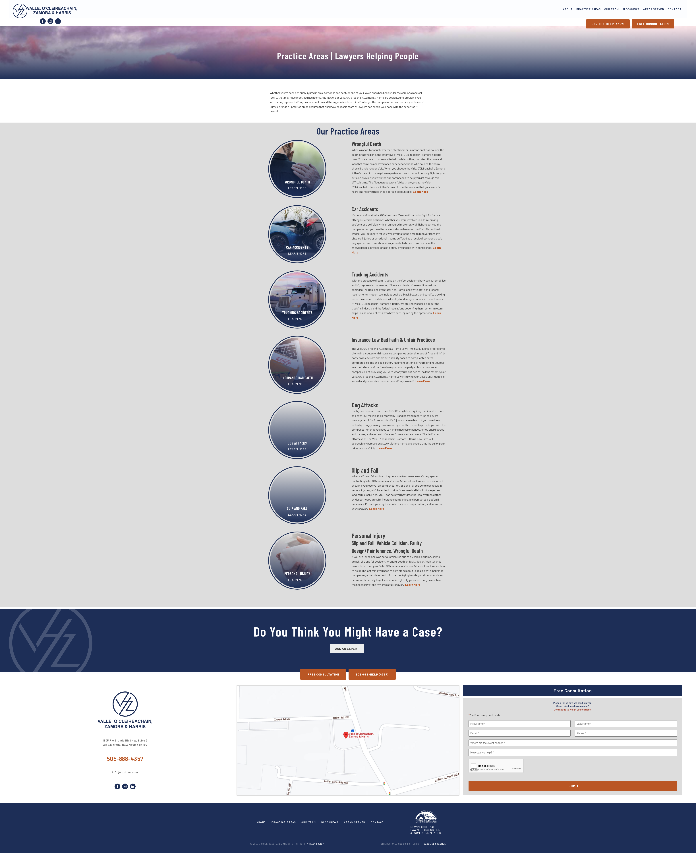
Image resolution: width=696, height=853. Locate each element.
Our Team (611, 9)
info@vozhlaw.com (125, 772)
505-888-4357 (125, 758)
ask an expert (347, 648)
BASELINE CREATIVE (435, 844)
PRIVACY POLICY (315, 844)
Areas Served (653, 9)
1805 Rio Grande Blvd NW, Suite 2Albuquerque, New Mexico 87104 (125, 742)
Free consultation (653, 24)
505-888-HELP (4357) (608, 24)
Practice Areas (588, 9)
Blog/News (630, 9)
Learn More (422, 381)
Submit (573, 786)
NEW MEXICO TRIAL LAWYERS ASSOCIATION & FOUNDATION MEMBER (425, 829)
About (568, 9)
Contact (675, 9)
